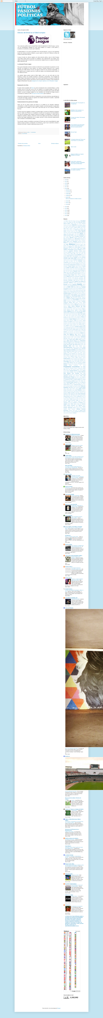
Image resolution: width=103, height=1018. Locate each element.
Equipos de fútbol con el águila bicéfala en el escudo (77, 155)
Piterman (71, 362)
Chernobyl (79, 257)
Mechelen (81, 338)
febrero (67, 202)
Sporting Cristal (82, 392)
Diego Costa (74, 272)
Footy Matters (68, 846)
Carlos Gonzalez (67, 253)
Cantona (69, 252)
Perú (70, 361)
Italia (81, 312)
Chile (69, 258)
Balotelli (69, 238)
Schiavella (67, 386)
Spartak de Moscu (71, 392)
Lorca (65, 330)
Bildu (84, 244)
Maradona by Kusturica (75, 435)
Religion (73, 377)
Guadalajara (78, 301)
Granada (80, 299)
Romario (65, 380)
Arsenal (81, 232)
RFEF (81, 378)
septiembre (68, 195)
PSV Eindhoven (66, 368)
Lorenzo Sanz (68, 330)
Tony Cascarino (74, 401)
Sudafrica (75, 396)
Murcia (80, 345)
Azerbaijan (77, 236)
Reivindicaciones (67, 377)
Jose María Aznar (70, 317)
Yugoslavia (73, 411)
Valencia (80, 405)
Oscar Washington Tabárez (80, 353)
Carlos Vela (83, 253)
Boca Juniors (74, 245)
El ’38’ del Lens (68, 487)
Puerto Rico (68, 369)
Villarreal (78, 409)
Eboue (76, 275)
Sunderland (73, 397)
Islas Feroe (75, 312)
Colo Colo (75, 261)
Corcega (77, 263)
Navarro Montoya (79, 347)
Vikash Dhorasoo (71, 409)
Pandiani (73, 357)
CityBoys (65, 259)
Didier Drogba (69, 272)
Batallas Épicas (68, 577)
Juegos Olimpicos (73, 319)
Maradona (83, 335)
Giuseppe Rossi (78, 298)
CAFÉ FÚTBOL (68, 444)
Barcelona (77, 238)
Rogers (82, 379)
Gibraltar (68, 297)
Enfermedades (71, 281)
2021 (66, 181)
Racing (71, 370)
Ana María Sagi (67, 227)
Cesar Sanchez (75, 256)
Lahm (77, 324)
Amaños (73, 226)
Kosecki (65, 324)
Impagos (65, 311)
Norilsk (77, 349)
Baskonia (72, 240)
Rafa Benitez (80, 370)
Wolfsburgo (69, 411)
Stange (80, 395)
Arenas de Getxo (74, 231)
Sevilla (80, 388)
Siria (69, 391)
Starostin (83, 395)
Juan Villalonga (82, 317)
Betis (67, 244)
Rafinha (84, 370)
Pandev (69, 357)
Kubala (71, 324)
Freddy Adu (76, 293)
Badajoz (67, 237)
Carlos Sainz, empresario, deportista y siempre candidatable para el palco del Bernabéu (78, 162)
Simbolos (79, 390)
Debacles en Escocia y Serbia (77, 445)
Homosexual (74, 307)
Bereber (72, 242)
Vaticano (80, 406)
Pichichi (84, 361)
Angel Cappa (83, 227)
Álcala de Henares (78, 223)
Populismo (76, 363)
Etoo (81, 285)
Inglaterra (69, 311)
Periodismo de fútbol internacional (72, 434)
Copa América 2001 (74, 262)
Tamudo (71, 398)
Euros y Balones (68, 515)
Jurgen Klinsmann (70, 320)
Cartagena (65, 254)
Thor (79, 400)
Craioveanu (66, 266)
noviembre (68, 191)
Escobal (84, 282)
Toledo (69, 401)
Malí (68, 334)
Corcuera (80, 263)
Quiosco (74, 369)
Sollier (75, 391)
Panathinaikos (82, 356)
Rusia (72, 382)
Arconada (68, 231)
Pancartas (65, 357)
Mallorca (72, 334)
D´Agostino (68, 268)
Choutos (78, 258)
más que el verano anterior (37, 93)
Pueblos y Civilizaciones (78, 368)
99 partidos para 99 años (69, 839)
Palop (79, 356)
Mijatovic (65, 340)
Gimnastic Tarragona (81, 297)
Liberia (84, 326)
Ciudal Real (80, 259)
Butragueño (66, 248)
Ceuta (80, 256)
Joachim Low (66, 316)
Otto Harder (72, 354)
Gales (65, 296)
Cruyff (65, 267)
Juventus (65, 321)
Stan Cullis (70, 395)
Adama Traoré (66, 222)
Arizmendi (72, 232)
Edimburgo (83, 275)
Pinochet (65, 362)
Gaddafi (79, 294)
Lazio (83, 324)
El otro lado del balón (69, 494)
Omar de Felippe (73, 352)
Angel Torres (66, 228)
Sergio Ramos (72, 388)
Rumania (68, 382)
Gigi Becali (75, 297)
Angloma (70, 228)
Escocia (65, 284)
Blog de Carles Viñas (69, 863)
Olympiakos (80, 351)
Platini (74, 362)
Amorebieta (83, 226)
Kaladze (70, 321)
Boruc (65, 247)
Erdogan (75, 282)
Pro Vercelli (83, 365)
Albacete (65, 223)
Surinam (84, 397)
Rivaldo (66, 379)
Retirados (76, 378)
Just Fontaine (79, 320)
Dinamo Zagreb (77, 273)
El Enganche (68, 535)
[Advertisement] (38, 139)
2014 (66, 208)
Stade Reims (66, 395)
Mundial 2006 (82, 344)
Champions (83, 256)
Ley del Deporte (71, 326)
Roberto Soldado (77, 379)
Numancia (83, 349)
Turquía (80, 402)
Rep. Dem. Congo (78, 377)
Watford (81, 410)
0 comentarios (33, 132)
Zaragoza (83, 411)
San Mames (78, 383)
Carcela (79, 252)
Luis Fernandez (70, 331)
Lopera (79, 329)
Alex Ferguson (79, 224)
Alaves (84, 222)
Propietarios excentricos (72, 366)
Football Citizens (68, 589)
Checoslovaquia (71, 257)
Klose (80, 322)
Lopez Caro (83, 329)
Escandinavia (79, 282)
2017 (66, 186)
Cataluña (79, 254)
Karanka (83, 321)
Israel (78, 312)
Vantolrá (69, 406)
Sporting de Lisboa (74, 393)
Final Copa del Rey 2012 (80, 290)
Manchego (83, 334)
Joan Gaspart (71, 316)
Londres (76, 329)
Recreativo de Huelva (74, 374)
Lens (77, 325)
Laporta (80, 324)
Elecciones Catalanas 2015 (80, 276)
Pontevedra (69, 363)
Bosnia (67, 247)
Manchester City (67, 335)
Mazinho (77, 338)
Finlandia (65, 292)
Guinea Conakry (78, 302)
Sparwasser (77, 392)
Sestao (77, 388)
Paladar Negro (68, 455)
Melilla (84, 338)
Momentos (82, 340)
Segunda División (77, 386)
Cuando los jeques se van (72, 267)
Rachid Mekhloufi (67, 370)
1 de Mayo (66, 220)
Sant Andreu (71, 384)
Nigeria (65, 349)
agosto (67, 197)
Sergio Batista (66, 388)
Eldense (73, 276)
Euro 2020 (76, 287)
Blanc (68, 245)
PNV (77, 362)
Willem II (65, 411)
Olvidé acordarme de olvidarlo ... (72, 838)
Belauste (83, 241)
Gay (73, 296)
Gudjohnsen (66, 302)
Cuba (64, 268)
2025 (66, 179)
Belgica (65, 242)
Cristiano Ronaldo (71, 266)
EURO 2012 (70, 287)
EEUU (68, 276)
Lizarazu (65, 329)
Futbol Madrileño (74, 294)
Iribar (81, 311)
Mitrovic (78, 340)
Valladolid (65, 406)
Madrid (81, 333)
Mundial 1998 (71, 344)
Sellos (74, 387)
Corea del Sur (73, 264)
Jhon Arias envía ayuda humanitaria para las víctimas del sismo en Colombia (77, 476)
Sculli (73, 386)
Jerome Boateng (78, 315)
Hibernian (65, 306)
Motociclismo (66, 343)
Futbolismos (67, 905)
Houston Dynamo (67, 308)
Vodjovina (70, 410)
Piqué (68, 362)
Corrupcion (78, 264)
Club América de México (68, 261)
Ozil (81, 354)
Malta (76, 334)
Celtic (70, 256)
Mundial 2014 (67, 345)
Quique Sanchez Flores (81, 369)
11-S (71, 220)
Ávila (67, 236)
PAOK (76, 357)
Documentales (82, 273)
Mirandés (71, 340)
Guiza (69, 303)
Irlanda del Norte (67, 312)
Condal (69, 262)
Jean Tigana (66, 315)
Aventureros (81, 235)
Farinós (77, 288)
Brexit (32, 87)
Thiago (77, 400)
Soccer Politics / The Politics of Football (73, 526)
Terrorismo (73, 400)
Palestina (72, 356)
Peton (76, 361)
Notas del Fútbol (68, 465)
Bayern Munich (66, 241)
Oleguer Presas (74, 351)
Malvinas (79, 334)
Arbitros (65, 231)
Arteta (84, 232)
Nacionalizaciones (68, 347)
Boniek (84, 245)
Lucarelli (82, 330)
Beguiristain (80, 241)
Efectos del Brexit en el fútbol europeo (31, 33)
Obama (65, 351)
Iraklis (75, 311)
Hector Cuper (79, 303)
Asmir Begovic (69, 233)
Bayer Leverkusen (82, 240)
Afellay (77, 222)
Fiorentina (69, 292)
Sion (67, 391)
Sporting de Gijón (67, 393)
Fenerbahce (70, 289)
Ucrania (65, 404)
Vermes (74, 407)
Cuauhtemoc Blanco (81, 267)
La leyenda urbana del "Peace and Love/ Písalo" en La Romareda (78, 140)
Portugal (65, 365)
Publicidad (71, 368)
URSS (65, 405)
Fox (84, 292)
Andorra (75, 227)
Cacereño (75, 248)
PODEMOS (80, 362)
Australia (68, 235)
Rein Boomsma (76, 375)
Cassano (72, 254)
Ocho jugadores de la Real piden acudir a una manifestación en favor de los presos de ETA (77, 125)
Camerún (80, 249)
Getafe (79, 296)
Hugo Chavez (72, 308)
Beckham (75, 241)
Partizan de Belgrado (74, 358)
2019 (66, 185)
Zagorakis (77, 411)
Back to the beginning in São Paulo (71, 748)
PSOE (84, 366)
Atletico (65, 235)
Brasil (70, 247)
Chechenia (65, 257)
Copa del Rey (72, 263)
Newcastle (76, 348)
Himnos (73, 306)
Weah (84, 410)
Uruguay (68, 405)
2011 (66, 213)
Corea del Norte (66, 264)
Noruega (80, 349)
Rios (64, 379)
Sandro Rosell (66, 384)
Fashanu (83, 288)
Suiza (69, 397)
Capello (77, 252)
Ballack (84, 237)
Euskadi (83, 287)
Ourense (75, 354)
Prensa (70, 365)
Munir (73, 345)
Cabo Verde (70, 248)
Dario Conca (83, 268)
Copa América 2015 (81, 262)
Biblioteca (72, 244)
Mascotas (65, 338)
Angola (74, 228)
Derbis (79, 271)
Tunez (78, 402)
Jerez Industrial (71, 315)
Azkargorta (81, 236)
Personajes (66, 361)
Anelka (79, 227)
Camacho (75, 249)
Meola (68, 339)
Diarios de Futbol (68, 486)
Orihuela (65, 353)
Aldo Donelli (69, 224)
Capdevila (73, 252)
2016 (66, 188)
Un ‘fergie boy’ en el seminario (77, 906)
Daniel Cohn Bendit (73, 268)
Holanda (70, 307)
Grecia (65, 301)
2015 (66, 206)
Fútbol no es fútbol (69, 895)
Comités (84, 261)
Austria (72, 235)
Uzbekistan (73, 405)
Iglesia (76, 310)
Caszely (75, 254)
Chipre (75, 258)
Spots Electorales (81, 393)
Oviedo (79, 354)
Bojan (79, 245)
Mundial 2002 (77, 344)
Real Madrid (67, 373)
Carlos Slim (78, 253)
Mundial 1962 (77, 343)
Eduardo (65, 276)
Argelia (79, 231)
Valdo (77, 405)
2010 (66, 215)
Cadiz (78, 248)
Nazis (84, 347)
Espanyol (74, 284)
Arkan (75, 232)
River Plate (70, 379)
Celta (68, 256)
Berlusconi (76, 242)
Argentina (83, 231)
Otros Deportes (66, 354)
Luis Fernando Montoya (78, 331)
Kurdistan (74, 324)
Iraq (79, 311)
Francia (65, 293)
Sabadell (75, 382)
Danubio (78, 268)
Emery (67, 281)
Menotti (65, 339)
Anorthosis (81, 228)
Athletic (81, 233)
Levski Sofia (66, 326)
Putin (72, 369)
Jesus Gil (83, 315)
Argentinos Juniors (67, 232)
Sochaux (71, 391)
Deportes (71, 271)
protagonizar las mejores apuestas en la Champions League (45, 80)
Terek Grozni (68, 400)
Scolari (71, 386)
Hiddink (69, 306)
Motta (69, 343)
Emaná (65, 281)
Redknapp (70, 375)
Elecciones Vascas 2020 (80, 280)
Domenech (66, 275)
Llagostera (71, 329)
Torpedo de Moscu (81, 401)
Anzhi (76, 229)
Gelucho (73, 800)
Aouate (79, 229)
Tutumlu (84, 402)
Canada (80, 250)
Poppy (72, 363)
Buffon (76, 247)
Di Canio (82, 271)
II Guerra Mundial (81, 310)
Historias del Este (80, 306)
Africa (79, 222)
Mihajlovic (83, 339)
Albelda (72, 223)
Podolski (83, 362)
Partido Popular (67, 358)
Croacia (83, 266)
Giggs (72, 297)
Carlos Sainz (72, 253)
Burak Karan (83, 247)
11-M (69, 220)
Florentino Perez (74, 292)
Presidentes (76, 365)
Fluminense (79, 292)
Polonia (65, 363)
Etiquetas (78, 285)
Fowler (82, 292)
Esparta (84, 284)
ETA (76, 285)
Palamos (83, 354)
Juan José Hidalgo (76, 317)
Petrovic (81, 361)
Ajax (82, 222)
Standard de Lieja (76, 395)
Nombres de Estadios (71, 349)
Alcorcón (83, 223)
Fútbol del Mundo (67, 294)
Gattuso (70, 296)
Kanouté (74, 321)
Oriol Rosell (69, 353)
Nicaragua (83, 348)
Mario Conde (73, 146)
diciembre (68, 190)
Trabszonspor (70, 402)
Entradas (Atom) (26, 145)
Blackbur (65, 245)
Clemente (83, 259)
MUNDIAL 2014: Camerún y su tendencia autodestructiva (77, 111)
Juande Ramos (66, 319)
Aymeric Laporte (72, 236)
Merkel (74, 339)
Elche (71, 276)
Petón (78, 361)
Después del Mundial (75, 495)
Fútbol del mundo (68, 873)
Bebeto (71, 241)
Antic (84, 228)
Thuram (82, 400)
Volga (74, 410)
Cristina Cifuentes (78, 266)
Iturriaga (84, 312)
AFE (74, 222)
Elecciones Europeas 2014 (69, 277)
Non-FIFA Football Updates (71, 883)
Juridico (75, 320)
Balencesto (80, 237)
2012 (66, 211)
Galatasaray (83, 294)
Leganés (67, 325)
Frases (72, 293)
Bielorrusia (78, 244)
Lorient (72, 330)
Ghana (81, 296)
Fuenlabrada (83, 293)
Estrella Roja (72, 285)
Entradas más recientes (23, 143)
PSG (81, 366)
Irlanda (84, 311)
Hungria (83, 308)
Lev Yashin (80, 325)
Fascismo (80, 288)
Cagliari (81, 248)
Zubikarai (74, 412)
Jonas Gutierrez (77, 316)
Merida (70, 339)
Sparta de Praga (79, 391)
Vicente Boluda (79, 407)
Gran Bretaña (24, 133)
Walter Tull (77, 410)
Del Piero (67, 271)
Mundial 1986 (66, 344)
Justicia (84, 320)
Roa (73, 379)
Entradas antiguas (55, 143)
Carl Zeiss (83, 252)
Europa (80, 287)
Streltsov (71, 396)
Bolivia (81, 245)
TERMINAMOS (74, 810)
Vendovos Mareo (68, 566)
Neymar (79, 348)
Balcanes (72, 237)
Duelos (72, 275)
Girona (65, 298)
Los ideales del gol (69, 855)
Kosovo (68, 324)
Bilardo (82, 244)
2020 (66, 183)
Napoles (74, 347)
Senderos (77, 387)
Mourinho (72, 343)
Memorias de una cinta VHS (71, 504)
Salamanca (83, 382)
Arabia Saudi (83, 229)
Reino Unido (82, 375)
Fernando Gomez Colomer (77, 289)
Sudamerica (79, 396)
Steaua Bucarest (67, 396)
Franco (69, 293)
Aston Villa (74, 233)
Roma (84, 379)
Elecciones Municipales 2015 (69, 280)
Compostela (66, 262)
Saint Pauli (79, 382)
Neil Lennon (66, 348)
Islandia (71, 312)
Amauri (76, 226)
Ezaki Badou (71, 288)
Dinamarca (79, 272)
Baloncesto (66, 238)
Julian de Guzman (80, 319)
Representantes (71, 378)
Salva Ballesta (69, 383)
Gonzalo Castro (70, 299)
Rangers (71, 371)
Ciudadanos (75, 259)
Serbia (84, 387)
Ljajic (68, 329)
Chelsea (75, 257)
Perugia (72, 361)
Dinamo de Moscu (70, 273)
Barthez (69, 240)
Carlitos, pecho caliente (69, 831)
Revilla (79, 378)
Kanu (81, 321)
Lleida (74, 329)
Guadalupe (83, 301)
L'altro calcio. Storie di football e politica (73, 555)
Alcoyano (65, 224)
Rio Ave (84, 378)
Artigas (65, 233)
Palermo (68, 356)
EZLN (74, 288)
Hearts (75, 303)
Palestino (75, 356)
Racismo (75, 370)
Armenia (78, 232)
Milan (68, 340)
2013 (66, 210)
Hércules (76, 304)
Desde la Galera (68, 544)
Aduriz (70, 222)
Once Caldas (79, 352)
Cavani (83, 254)
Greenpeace (69, 301)
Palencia (65, 356)
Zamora (80, 411)
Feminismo (66, 289)
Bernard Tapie (74, 132)
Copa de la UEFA (67, 263)
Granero (84, 299)
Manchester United (73, 335)
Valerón (84, 405)
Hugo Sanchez (78, 308)
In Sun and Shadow (69, 607)
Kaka (68, 321)
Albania (68, 223)
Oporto (84, 352)
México (77, 339)
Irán (77, 311)
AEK (72, 222)
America (79, 226)
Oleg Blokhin (69, 351)
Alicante (67, 226)
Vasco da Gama (74, 406)
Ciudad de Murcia (70, 259)
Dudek (69, 275)
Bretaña (73, 247)
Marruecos (83, 336)
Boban (70, 245)
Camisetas (83, 249)
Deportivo (75, 271)
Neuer (72, 348)
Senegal (80, 387)
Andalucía (72, 227)
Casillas (68, 254)
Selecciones (70, 387)
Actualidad (82, 220)
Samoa (74, 383)
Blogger (58, 1008)
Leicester (70, 325)
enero (67, 204)
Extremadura (66, 288)
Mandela (79, 335)
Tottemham (66, 402)
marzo (67, 200)
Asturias (77, 233)
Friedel (79, 293)
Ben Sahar (69, 242)
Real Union (82, 373)
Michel (80, 339)
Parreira (84, 357)
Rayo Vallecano (82, 371)
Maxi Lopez (73, 338)
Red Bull (80, 374)
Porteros (83, 363)
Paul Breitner (80, 358)
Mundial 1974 (82, 343)
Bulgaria (79, 247)
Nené (70, 348)
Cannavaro (65, 252)
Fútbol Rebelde (68, 474)
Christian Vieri (82, 258)
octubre (67, 193)
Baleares (75, 237)
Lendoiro (74, 325)
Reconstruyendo (67, 374)
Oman (68, 352)
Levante (83, 325)
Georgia (75, 296)
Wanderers (67, 756)
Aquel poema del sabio (75, 599)
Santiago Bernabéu (77, 384)
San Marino (83, 383)
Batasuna (76, 240)
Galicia (67, 296)
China (72, 258)
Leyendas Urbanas (79, 326)
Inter (73, 311)
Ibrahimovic (72, 310)
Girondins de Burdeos (70, 298)
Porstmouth (80, 363)
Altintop (70, 226)
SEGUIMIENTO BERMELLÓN (71, 597)
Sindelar (65, 391)
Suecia (66, 397)
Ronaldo (73, 380)
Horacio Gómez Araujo (81, 307)
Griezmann (74, 301)
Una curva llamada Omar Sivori (71, 791)
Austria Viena (76, 235)
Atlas (84, 233)
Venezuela (70, 407)
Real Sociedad (75, 373)
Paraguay (80, 357)
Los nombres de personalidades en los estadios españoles (78, 169)
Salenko (65, 383)
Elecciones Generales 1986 (80, 277)
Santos (82, 384)
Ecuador (79, 275)
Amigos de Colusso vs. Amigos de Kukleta (74, 809)
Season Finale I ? (74, 896)
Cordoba (83, 263)
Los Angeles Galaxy (77, 330)
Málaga (65, 334)
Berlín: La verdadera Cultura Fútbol (71, 536)
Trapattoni (75, 402)
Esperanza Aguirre (67, 285)
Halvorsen (72, 303)
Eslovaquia (70, 284)
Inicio (39, 143)
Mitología (75, 340)
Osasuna (73, 353)
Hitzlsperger (66, 307)
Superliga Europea (78, 397)
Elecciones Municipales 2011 (79, 278)
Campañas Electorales (73, 250)
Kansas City (78, 321)
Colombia (80, 261)
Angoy (77, 228)
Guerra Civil (71, 302)
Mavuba (69, 338)
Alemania (74, 224)
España (79, 284)
